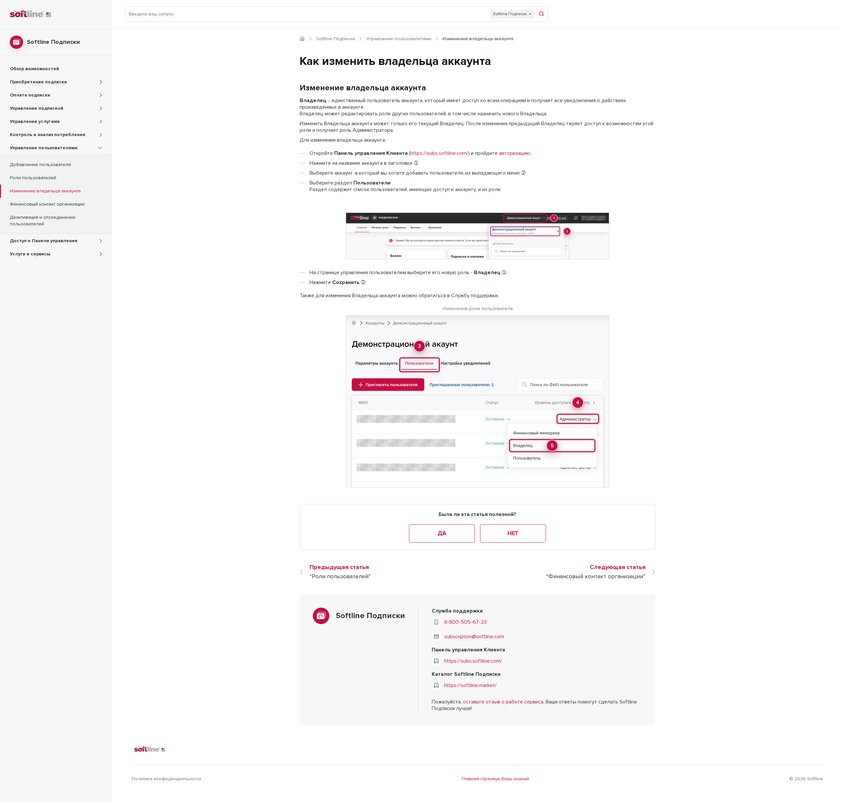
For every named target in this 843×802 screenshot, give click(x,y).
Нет (513, 533)
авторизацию (514, 153)
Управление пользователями (398, 39)
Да (442, 533)
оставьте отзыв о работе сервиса (503, 701)
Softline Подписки (335, 39)
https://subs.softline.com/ (439, 153)
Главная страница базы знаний (495, 779)
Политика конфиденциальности (166, 779)
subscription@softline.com (474, 636)
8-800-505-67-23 (465, 622)
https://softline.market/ (470, 685)
